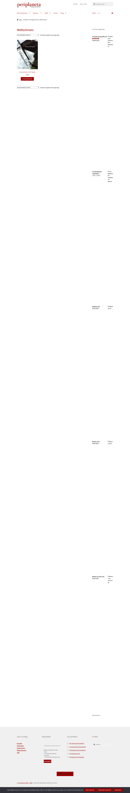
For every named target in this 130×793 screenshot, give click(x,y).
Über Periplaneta (22, 13)
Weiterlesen (118, 790)
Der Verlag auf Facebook (76, 743)
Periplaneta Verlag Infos (52, 757)
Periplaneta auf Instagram (77, 750)
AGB (18, 753)
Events (56, 13)
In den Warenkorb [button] (27, 79)
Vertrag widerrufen (65, 774)
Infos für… (36, 13)
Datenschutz (21, 748)
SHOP (46, 13)
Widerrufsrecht (21, 750)
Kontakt (75, 4)
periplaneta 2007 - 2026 (25, 783)
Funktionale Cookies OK (104, 790)
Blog (62, 13)
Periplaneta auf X (74, 754)
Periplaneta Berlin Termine (50, 754)
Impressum (20, 746)
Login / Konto (83, 4)
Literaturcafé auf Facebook (77, 747)
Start (20, 19)
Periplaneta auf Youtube (76, 757)
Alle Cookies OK (90, 790)
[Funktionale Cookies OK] (128, 790)
